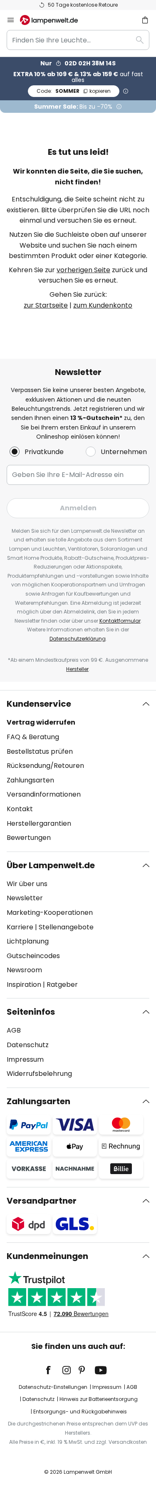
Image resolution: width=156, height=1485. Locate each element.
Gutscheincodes (33, 956)
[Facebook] (53, 1370)
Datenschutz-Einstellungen (53, 1387)
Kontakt (20, 809)
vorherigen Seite (83, 270)
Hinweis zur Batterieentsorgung (98, 1399)
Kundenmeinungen (47, 1256)
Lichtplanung (28, 941)
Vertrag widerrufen (41, 722)
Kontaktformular (120, 620)
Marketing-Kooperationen (50, 912)
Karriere (20, 927)
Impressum (25, 1059)
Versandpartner (42, 1201)
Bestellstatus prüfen (40, 751)
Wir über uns (27, 884)
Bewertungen (29, 837)
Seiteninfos (31, 1012)
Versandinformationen (44, 794)
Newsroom (24, 970)
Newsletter (25, 898)
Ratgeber (62, 984)
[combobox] (78, 40)
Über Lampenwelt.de (51, 865)
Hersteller (77, 669)
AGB (14, 1030)
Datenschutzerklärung (78, 638)
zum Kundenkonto (102, 305)
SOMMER (74, 90)
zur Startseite (46, 305)
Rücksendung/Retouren (45, 765)
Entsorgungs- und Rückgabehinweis (80, 1411)
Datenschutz (28, 1045)
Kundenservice (39, 704)
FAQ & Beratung (33, 737)
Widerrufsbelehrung (39, 1073)
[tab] (78, 770)
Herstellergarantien (39, 823)
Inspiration (24, 984)
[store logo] (54, 20)
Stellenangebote (66, 927)
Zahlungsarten (30, 780)
